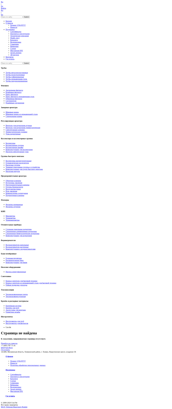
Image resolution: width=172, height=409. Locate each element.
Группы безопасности (14, 187)
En (2, 6)
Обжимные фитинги (14, 99)
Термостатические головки (16, 132)
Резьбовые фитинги (13, 92)
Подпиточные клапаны (15, 195)
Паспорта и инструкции (20, 34)
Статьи (13, 48)
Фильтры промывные (14, 205)
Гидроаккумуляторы (14, 258)
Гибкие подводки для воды (16, 285)
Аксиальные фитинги (14, 90)
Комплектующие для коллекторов (19, 150)
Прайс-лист (15, 38)
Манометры (10, 216)
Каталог (9, 21)
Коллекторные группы (15, 145)
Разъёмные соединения (15, 103)
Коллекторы (10, 143)
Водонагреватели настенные (17, 247)
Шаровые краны (12, 112)
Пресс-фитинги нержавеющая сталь (20, 97)
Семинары (14, 44)
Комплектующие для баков (16, 262)
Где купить (10, 59)
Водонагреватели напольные (17, 245)
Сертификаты (15, 32)
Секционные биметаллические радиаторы (22, 234)
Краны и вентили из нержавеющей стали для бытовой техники (31, 283)
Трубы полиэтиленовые (15, 75)
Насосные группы (13, 165)
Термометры (11, 218)
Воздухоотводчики (13, 189)
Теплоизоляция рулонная (16, 296)
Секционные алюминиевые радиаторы (21, 231)
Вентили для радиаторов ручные (19, 126)
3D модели (14, 55)
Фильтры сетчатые (13, 207)
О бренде (9, 23)
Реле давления (11, 191)
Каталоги (14, 40)
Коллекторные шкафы (14, 147)
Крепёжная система (13, 306)
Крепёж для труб (12, 308)
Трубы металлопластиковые (17, 73)
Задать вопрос (16, 53)
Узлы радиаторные (13, 134)
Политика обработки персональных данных (28, 365)
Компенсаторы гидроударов (17, 193)
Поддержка (10, 29)
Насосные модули (13, 171)
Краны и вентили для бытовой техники (21, 281)
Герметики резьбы (13, 312)
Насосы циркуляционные (16, 272)
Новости (13, 27)
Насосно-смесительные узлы (17, 152)
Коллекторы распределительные (18, 161)
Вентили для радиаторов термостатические (23, 128)
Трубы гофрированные (15, 77)
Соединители (11, 101)
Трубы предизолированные (16, 81)
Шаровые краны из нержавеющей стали (22, 114)
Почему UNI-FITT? (18, 25)
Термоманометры (13, 220)
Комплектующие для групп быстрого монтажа (24, 169)
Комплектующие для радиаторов (19, 236)
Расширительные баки (15, 260)
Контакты (9, 57)
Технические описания (19, 36)
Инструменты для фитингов (17, 323)
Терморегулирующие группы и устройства (23, 167)
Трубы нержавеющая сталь (16, 79)
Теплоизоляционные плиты (17, 294)
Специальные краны (14, 116)
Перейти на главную (9, 343)
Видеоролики (15, 42)
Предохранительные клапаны (17, 185)
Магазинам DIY (16, 51)
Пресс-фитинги (12, 94)
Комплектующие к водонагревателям (20, 249)
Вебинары (14, 46)
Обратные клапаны (13, 181)
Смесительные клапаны (15, 130)
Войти (3, 8)
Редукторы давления (14, 183)
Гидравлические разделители (17, 163)
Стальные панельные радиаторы (19, 229)
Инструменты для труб (15, 321)
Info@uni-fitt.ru (7, 348)
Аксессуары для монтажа (16, 310)
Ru (2, 2)
